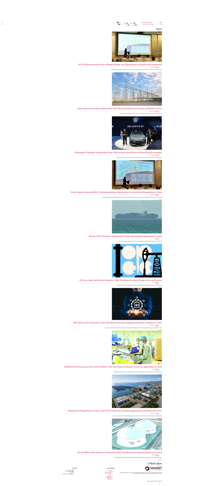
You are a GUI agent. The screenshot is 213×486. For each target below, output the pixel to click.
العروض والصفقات (108, 472)
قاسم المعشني (153, 66)
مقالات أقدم (160, 465)
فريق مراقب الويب (152, 110)
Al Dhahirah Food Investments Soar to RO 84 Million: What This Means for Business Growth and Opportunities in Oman (113, 367)
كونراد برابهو (153, 413)
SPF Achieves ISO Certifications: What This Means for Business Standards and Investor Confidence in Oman (117, 323)
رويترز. (154, 238)
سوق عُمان (154, 369)
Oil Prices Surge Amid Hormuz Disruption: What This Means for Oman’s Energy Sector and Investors (120, 280)
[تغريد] (52, 481)
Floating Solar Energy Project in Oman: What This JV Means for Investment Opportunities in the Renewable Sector (115, 411)
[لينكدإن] (52, 482)
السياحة (157, 326)
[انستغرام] (52, 484)
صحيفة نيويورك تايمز (152, 154)
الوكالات (154, 282)
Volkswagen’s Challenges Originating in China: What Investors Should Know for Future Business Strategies (118, 152)
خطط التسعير (108, 476)
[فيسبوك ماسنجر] (52, 483)
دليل (110, 471)
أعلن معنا (109, 479)
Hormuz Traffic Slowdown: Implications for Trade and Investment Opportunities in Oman (125, 236)
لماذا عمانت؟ (109, 478)
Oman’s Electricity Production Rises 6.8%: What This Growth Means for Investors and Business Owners (119, 108)
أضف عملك (109, 475)
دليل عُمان (150, 22)
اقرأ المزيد (160, 71)
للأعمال (144, 22)
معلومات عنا (109, 470)
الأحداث (147, 22)
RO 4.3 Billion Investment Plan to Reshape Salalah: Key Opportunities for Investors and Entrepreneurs (120, 64)
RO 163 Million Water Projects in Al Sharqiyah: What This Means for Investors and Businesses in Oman (119, 452)
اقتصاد (157, 67)
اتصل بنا (109, 473)
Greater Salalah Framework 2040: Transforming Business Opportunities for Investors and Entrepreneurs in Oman (116, 192)
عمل (158, 155)
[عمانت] (160, 22)
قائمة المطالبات (108, 477)
